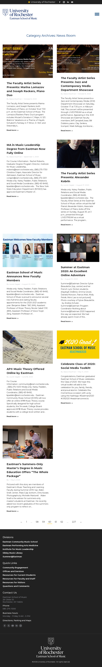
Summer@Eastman (12, 556)
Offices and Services (13, 571)
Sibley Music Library (12, 553)
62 (62, 522)
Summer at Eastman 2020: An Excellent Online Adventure (75, 271)
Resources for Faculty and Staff (19, 579)
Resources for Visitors (14, 582)
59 (43, 522)
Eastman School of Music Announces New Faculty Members (24, 276)
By (14, 99)
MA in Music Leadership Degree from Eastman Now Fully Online (26, 148)
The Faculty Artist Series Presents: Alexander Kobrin (78, 177)
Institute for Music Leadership (18, 549)
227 (74, 522)
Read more (11, 130)
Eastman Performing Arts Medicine (20, 545)
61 (56, 522)
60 (49, 522)
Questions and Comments (16, 586)
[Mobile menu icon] (97, 14)
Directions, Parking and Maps (17, 620)
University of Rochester (43, 2)
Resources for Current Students (19, 575)
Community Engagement (15, 567)
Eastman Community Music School (20, 542)
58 (37, 522)
